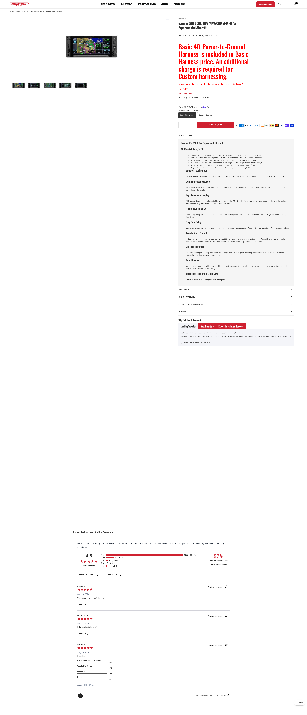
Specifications (186, 297)
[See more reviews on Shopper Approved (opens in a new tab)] (93, 685)
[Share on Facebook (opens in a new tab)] (85, 685)
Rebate (182, 311)
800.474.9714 (205, 343)
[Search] (284, 4)
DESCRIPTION (185, 135)
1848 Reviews (91, 565)
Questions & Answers (190, 304)
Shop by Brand (126, 4)
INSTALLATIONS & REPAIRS (147, 4)
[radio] (153, 555)
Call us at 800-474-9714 (195, 280)
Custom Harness (205, 115)
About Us (164, 4)
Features (183, 289)
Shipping (182, 97)
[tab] (188, 326)
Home (12, 12)
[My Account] (289, 4)
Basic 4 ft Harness (187, 115)
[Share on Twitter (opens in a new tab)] (89, 685)
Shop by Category (108, 4)
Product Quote (179, 4)
